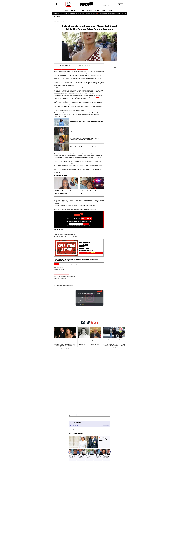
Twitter (62, 21)
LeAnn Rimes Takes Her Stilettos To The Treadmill (65, 234)
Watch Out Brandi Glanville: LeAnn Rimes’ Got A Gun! (66, 236)
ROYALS (97, 10)
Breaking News (77, 259)
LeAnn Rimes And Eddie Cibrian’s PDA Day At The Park (64, 283)
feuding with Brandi (81, 98)
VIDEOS (103, 10)
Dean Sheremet (69, 259)
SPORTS (110, 10)
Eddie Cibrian (85, 259)
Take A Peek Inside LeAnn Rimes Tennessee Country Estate (64, 276)
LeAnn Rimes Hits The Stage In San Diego (61, 280)
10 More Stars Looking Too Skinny (60, 278)
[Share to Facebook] (79, 65)
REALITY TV (73, 10)
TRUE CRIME (89, 10)
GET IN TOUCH (91, 253)
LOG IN (121, 4)
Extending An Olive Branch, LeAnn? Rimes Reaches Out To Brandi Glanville (71, 231)
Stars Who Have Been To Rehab (59, 269)
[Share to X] (83, 65)
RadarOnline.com (76, 78)
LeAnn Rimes (65, 260)
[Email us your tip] (68, 6)
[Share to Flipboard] (86, 65)
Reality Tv (59, 21)
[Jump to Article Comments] (76, 65)
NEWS (66, 10)
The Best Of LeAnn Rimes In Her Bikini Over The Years (63, 271)
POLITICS (81, 10)
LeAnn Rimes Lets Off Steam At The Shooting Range (63, 285)
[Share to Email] (90, 65)
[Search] (57, 4)
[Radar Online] (86, 4)
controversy (58, 260)
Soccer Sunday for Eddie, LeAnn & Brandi (61, 274)
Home (55, 21)
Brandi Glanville (94, 259)
